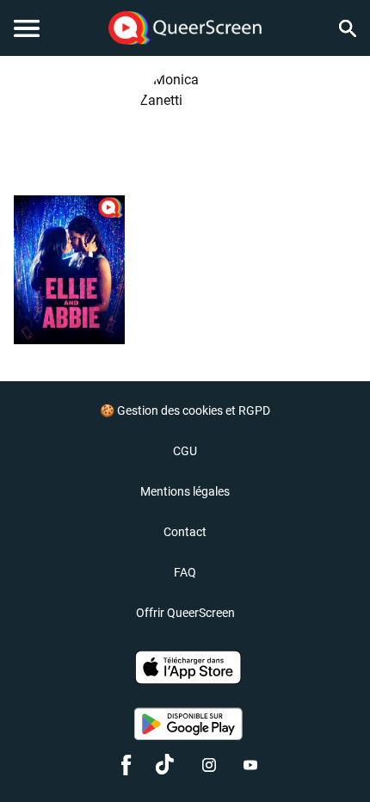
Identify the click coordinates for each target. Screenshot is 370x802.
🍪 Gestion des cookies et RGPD (185, 410)
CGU (185, 451)
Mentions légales (185, 491)
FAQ (185, 572)
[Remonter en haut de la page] (332, 757)
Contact (185, 532)
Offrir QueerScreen (185, 613)
